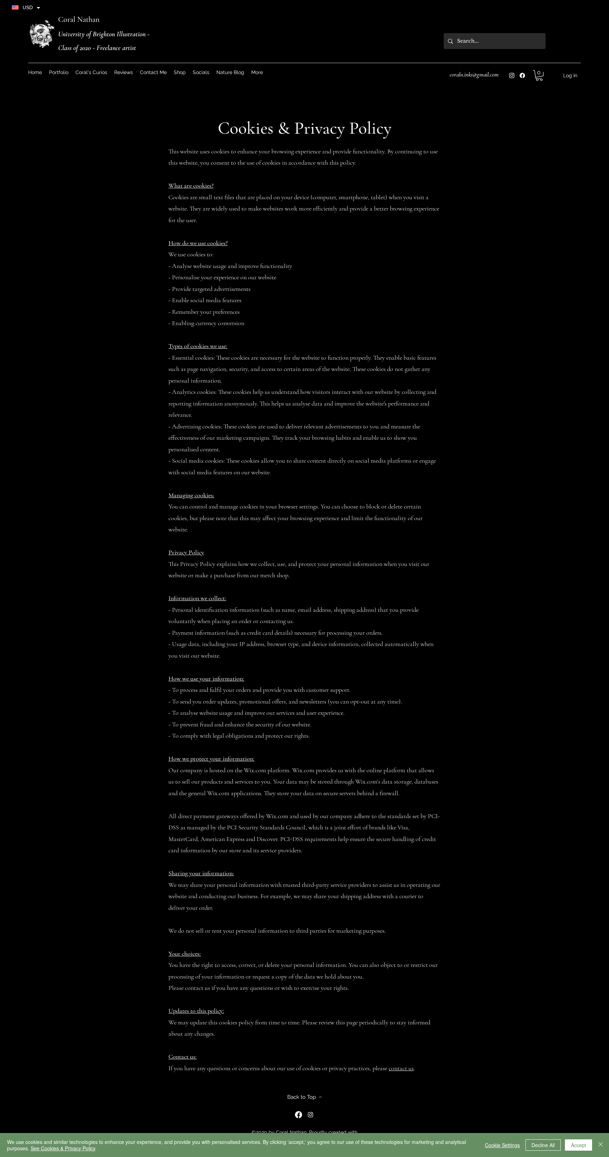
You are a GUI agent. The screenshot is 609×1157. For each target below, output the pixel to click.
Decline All (543, 1145)
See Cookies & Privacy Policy (63, 1148)
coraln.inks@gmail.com (474, 74)
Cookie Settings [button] (502, 1145)
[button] (201, 72)
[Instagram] (511, 75)
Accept (578, 1145)
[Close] (600, 1145)
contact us (401, 1068)
